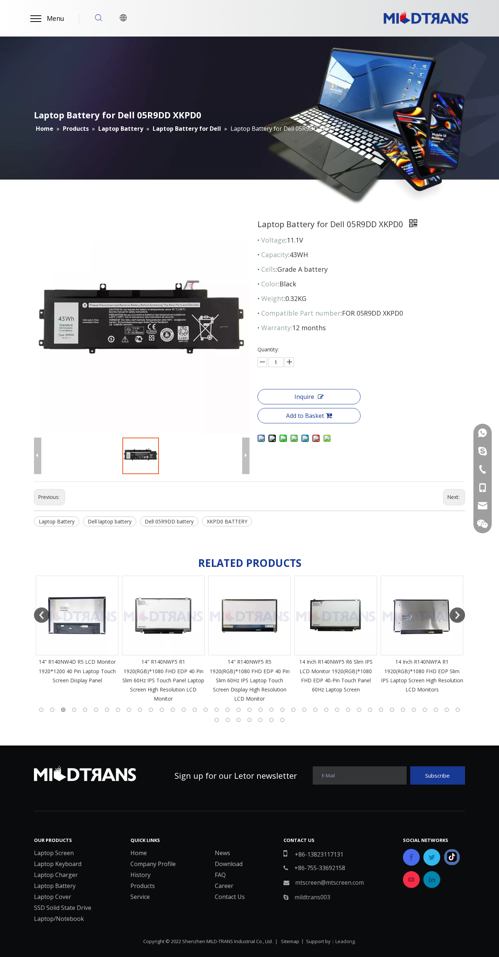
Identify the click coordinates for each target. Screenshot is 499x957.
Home (138, 853)
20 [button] (249, 709)
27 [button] (326, 709)
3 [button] (63, 709)
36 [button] (424, 709)
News (222, 853)
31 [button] (370, 709)
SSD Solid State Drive (62, 908)
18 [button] (227, 709)
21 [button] (260, 709)
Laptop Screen (54, 853)
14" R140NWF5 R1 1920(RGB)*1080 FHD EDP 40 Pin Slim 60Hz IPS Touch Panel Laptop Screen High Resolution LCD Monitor (144, 680)
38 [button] (446, 709)
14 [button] (183, 709)
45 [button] (271, 720)
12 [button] (161, 709)
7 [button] (107, 709)
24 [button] (293, 709)
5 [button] (85, 709)
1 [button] (41, 709)
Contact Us (230, 897)
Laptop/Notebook (59, 919)
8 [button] (118, 709)
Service (140, 897)
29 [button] (348, 709)
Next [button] (457, 615)
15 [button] (194, 709)
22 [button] (271, 709)
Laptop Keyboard (57, 864)
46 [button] (282, 720)
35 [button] (414, 709)
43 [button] (249, 720)
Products (142, 886)
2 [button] (52, 709)
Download (229, 864)
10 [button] (140, 709)
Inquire (304, 397)
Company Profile (153, 864)
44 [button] (260, 720)
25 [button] (304, 709)
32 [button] (381, 709)
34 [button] (403, 709)
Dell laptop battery (110, 521)
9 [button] (129, 709)
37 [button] (435, 709)
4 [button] (74, 709)
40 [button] (216, 720)
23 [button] (282, 709)
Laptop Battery (57, 521)
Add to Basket (305, 416)
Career (224, 886)
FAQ (220, 875)
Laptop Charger (56, 875)
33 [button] (392, 709)
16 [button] (205, 709)
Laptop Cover (52, 897)
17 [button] (216, 709)
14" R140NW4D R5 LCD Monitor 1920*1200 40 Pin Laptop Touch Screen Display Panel (57, 670)
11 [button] (151, 709)
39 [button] (457, 709)
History (140, 875)
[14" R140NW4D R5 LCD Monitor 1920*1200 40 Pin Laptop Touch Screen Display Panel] (58, 615)
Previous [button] (41, 615)
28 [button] (337, 709)
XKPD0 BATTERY (227, 521)
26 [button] (315, 709)
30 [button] (359, 709)
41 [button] (227, 720)
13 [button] (172, 709)
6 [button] (96, 709)
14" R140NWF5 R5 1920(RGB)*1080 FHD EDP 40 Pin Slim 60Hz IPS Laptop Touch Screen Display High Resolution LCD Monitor (230, 680)
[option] (58, 630)
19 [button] (238, 709)
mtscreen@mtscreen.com (329, 882)
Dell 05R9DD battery (169, 521)
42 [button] (238, 720)
